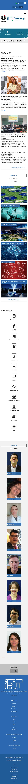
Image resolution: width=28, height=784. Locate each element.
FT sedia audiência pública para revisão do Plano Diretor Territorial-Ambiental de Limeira (14, 136)
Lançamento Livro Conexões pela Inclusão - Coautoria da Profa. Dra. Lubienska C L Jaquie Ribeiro (14, 97)
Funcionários (14, 448)
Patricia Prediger (10, 651)
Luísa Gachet (9, 600)
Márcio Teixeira (10, 575)
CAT (14, 743)
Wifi (14, 430)
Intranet (14, 380)
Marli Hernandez (10, 498)
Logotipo (14, 706)
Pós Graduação (14, 771)
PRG (14, 722)
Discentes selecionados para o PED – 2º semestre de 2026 (13, 153)
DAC (14, 350)
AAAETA (14, 737)
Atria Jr (14, 740)
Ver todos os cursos (14, 299)
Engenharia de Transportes (9, 224)
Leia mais (3, 71)
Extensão (14, 181)
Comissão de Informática (14, 745)
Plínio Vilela (9, 549)
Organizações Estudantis (14, 400)
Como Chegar (14, 708)
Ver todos (4, 657)
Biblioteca (14, 778)
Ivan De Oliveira (10, 626)
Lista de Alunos (14, 390)
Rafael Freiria (9, 473)
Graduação (13, 175)
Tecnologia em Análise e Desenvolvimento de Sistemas (13, 282)
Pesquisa (14, 774)
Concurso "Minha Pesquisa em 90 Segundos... (13, 42)
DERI (14, 719)
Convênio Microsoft (14, 339)
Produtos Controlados (14, 410)
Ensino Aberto (14, 360)
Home (14, 764)
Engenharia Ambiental (7, 186)
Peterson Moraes (10, 524)
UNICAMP (14, 729)
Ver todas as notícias (18, 167)
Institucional (14, 767)
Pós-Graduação (13, 178)
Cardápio (14, 329)
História (14, 703)
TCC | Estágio (14, 420)
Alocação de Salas (14, 319)
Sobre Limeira (14, 711)
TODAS (14, 748)
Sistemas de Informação (8, 262)
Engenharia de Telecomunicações (10, 205)
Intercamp (14, 370)
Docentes (17, 445)
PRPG (14, 727)
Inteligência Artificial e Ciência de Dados (12, 243)
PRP (14, 724)
